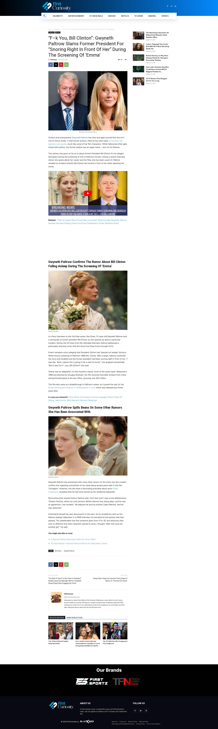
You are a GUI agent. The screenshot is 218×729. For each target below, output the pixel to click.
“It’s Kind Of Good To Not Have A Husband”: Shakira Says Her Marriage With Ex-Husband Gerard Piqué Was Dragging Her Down (64, 580)
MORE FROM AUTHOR (74, 618)
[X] (56, 64)
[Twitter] (171, 6)
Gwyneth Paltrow (80, 137)
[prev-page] (51, 625)
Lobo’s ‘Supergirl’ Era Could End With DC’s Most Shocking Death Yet (157, 46)
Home (50, 29)
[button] (44, 15)
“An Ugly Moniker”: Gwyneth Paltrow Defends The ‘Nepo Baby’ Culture (79, 543)
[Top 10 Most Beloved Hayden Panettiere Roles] (60, 630)
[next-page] (54, 625)
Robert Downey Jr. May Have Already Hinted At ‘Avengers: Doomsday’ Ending (157, 58)
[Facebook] (167, 6)
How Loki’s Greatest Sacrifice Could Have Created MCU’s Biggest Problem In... (157, 69)
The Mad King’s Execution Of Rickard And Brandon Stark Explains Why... (157, 35)
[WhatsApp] (66, 64)
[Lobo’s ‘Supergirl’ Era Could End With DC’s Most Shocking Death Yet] (138, 47)
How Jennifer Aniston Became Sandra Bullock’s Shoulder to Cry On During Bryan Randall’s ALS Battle (88, 643)
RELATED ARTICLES (57, 618)
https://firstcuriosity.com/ (71, 597)
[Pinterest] (61, 64)
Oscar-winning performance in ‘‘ (72, 387)
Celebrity (57, 29)
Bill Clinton (58, 551)
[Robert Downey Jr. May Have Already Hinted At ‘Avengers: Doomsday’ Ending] (138, 57)
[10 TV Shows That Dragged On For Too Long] (138, 81)
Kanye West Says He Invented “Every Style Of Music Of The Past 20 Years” (110, 579)
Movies (58, 32)
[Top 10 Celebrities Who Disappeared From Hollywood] (115, 630)
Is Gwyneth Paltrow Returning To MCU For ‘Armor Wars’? (73, 539)
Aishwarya (53, 59)
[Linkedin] (175, 6)
